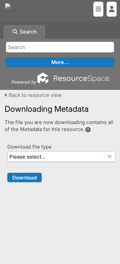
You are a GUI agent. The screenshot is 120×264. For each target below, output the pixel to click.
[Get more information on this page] (88, 129)
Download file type (29, 147)
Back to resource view (34, 95)
